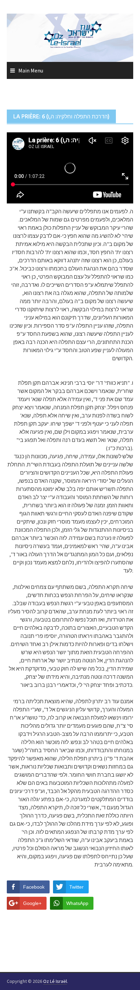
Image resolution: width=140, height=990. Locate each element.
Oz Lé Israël (55, 981)
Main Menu (30, 70)
